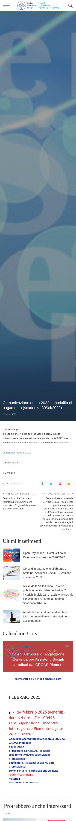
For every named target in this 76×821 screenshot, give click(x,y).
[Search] (69, 5)
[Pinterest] (60, 483)
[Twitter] (51, 483)
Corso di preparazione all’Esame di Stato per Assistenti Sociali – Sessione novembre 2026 (47, 573)
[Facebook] (42, 483)
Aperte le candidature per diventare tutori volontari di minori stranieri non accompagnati (45, 616)
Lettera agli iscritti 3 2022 (17, 452)
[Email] (68, 483)
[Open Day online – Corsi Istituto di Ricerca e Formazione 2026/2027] (11, 555)
